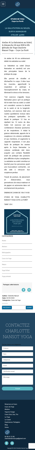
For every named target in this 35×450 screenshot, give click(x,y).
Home (7, 427)
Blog (6, 425)
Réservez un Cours (11, 404)
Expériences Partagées (12, 422)
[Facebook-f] (23, 290)
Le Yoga (7, 417)
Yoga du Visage (10, 412)
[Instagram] (29, 290)
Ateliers (7, 409)
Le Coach (8, 420)
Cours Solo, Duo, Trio (11, 414)
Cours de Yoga (16, 300)
